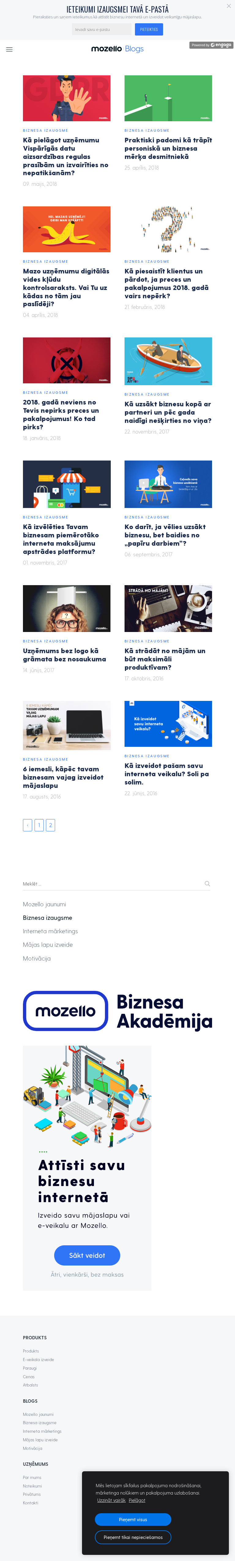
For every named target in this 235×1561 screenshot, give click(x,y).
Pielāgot (137, 1500)
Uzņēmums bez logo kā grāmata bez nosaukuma (64, 654)
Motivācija (37, 958)
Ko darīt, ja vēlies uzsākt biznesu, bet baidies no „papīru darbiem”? (165, 534)
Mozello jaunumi (44, 904)
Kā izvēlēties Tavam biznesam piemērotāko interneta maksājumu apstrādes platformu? (61, 538)
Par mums (32, 1477)
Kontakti (30, 1502)
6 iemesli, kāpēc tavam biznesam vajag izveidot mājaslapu (63, 776)
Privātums (32, 1494)
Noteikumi (32, 1485)
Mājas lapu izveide (48, 944)
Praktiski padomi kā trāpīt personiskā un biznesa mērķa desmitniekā (168, 147)
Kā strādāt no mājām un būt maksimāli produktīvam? (165, 658)
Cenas (29, 1376)
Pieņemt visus (133, 1519)
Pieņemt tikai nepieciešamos (133, 1537)
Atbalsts (30, 1384)
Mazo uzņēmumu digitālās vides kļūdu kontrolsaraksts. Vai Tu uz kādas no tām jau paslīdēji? (66, 286)
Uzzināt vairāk (111, 1500)
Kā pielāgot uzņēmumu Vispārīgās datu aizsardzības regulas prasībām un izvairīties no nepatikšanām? (65, 155)
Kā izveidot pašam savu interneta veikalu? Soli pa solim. (167, 773)
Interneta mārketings (50, 931)
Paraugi (30, 1368)
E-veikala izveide (38, 1359)
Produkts (31, 1350)
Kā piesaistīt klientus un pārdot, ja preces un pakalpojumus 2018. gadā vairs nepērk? (167, 282)
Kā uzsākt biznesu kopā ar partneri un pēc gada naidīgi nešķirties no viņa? (168, 411)
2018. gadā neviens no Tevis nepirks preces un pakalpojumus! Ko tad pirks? (61, 413)
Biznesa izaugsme (46, 130)
